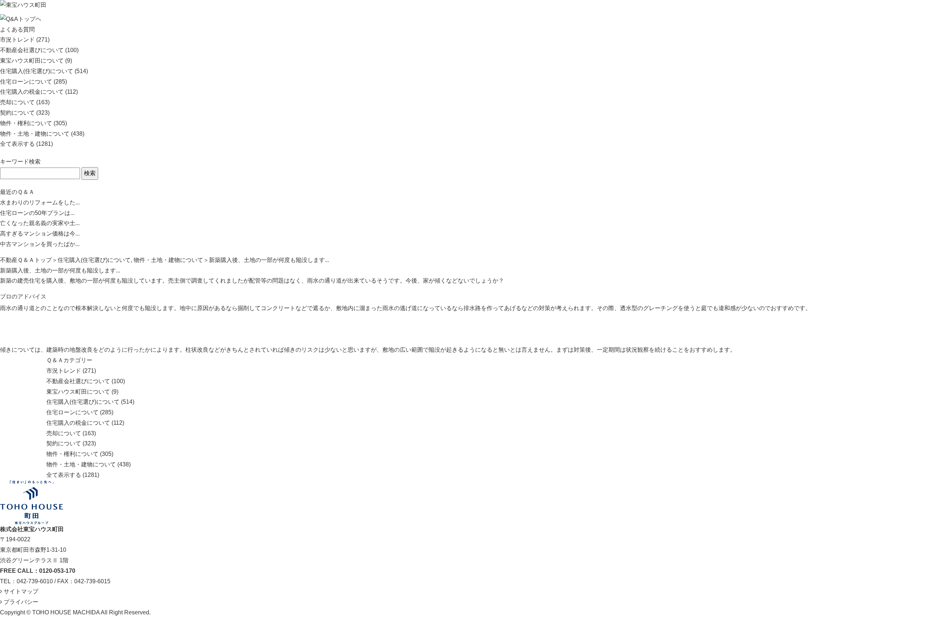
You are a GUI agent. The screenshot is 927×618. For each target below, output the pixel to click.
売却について (17, 102)
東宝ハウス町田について (32, 61)
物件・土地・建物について (35, 134)
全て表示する (17, 144)
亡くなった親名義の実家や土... (40, 223)
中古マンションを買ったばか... (40, 244)
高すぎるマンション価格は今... (40, 233)
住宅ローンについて (26, 82)
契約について (17, 113)
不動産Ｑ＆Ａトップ (26, 260)
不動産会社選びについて (32, 50)
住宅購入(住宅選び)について (36, 71)
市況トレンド (17, 40)
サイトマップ (20, 591)
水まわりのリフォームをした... (40, 202)
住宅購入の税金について (32, 92)
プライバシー (20, 602)
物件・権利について (26, 123)
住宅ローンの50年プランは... (37, 213)
